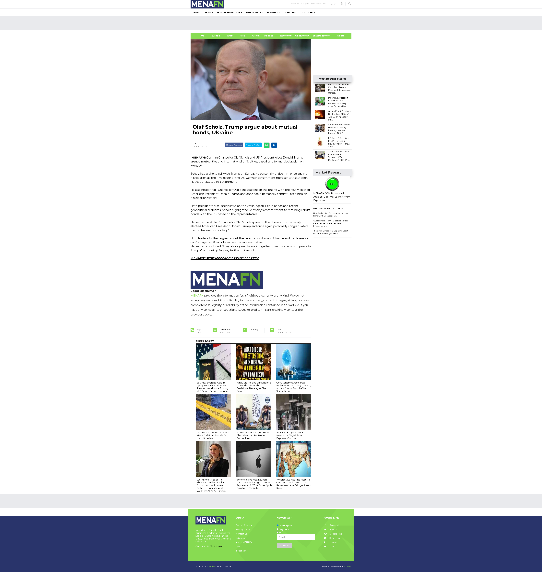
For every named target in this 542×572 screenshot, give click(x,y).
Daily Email (334, 538)
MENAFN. (213, 566)
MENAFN (198, 157)
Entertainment (317, 35)
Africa (255, 35)
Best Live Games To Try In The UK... (328, 208)
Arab (230, 35)
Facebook (334, 525)
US (199, 35)
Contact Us (241, 534)
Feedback (241, 551)
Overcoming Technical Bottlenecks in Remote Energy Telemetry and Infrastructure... (330, 223)
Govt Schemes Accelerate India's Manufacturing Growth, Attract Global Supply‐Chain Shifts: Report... (293, 387)
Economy (286, 35)
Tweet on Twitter (253, 145)
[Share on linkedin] (274, 145)
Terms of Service (244, 525)
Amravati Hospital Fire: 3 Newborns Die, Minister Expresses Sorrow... (289, 435)
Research (272, 12)
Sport (339, 35)
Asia (242, 35)
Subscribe (284, 545)
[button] (342, 3)
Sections (307, 12)
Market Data (253, 12)
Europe (216, 35)
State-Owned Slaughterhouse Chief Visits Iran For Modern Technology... (254, 435)
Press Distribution (228, 12)
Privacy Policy (243, 529)
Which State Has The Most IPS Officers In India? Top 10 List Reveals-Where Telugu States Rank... (293, 484)
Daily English (285, 525)
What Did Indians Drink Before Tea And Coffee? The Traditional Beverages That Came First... (254, 387)
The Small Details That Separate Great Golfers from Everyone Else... (330, 232)
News (208, 12)
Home (196, 12)
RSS (331, 546)
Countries (290, 12)
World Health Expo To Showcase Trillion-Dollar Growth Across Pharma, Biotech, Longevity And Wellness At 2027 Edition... (211, 485)
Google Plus (335, 534)
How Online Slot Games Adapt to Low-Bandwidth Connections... (330, 214)
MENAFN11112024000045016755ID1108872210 (225, 258)
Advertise (240, 538)
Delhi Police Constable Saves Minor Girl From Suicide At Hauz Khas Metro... (213, 435)
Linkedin (333, 542)
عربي (333, 3)
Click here (216, 546)
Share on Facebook (234, 145)
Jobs (238, 546)
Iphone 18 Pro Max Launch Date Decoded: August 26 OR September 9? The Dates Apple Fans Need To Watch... (254, 484)
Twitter (333, 529)
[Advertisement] (272, 23)
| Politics (268, 35)
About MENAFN (244, 542)
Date (195, 143)
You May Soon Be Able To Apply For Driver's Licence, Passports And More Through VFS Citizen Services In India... (213, 387)
